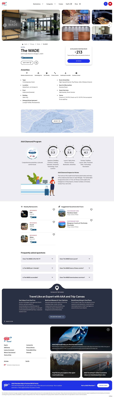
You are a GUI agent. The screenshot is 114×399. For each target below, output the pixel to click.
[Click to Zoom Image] (31, 25)
